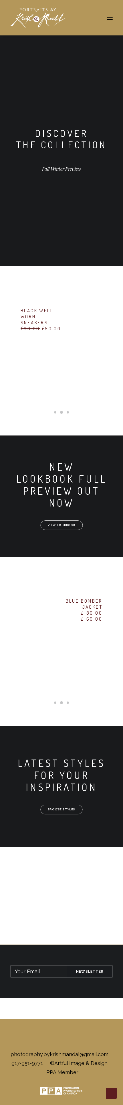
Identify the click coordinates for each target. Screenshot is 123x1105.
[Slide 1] (55, 412)
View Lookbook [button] (61, 525)
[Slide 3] (68, 412)
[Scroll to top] (111, 1093)
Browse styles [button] (61, 809)
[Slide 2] (61, 412)
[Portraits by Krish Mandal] (38, 18)
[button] (110, 17)
